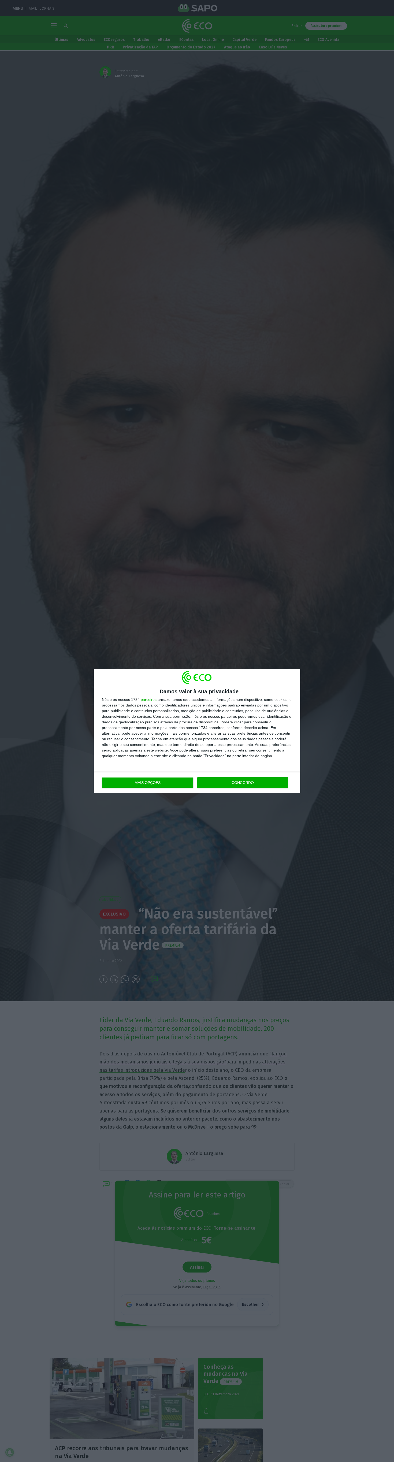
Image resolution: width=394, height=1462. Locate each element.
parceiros (149, 699)
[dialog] (197, 731)
